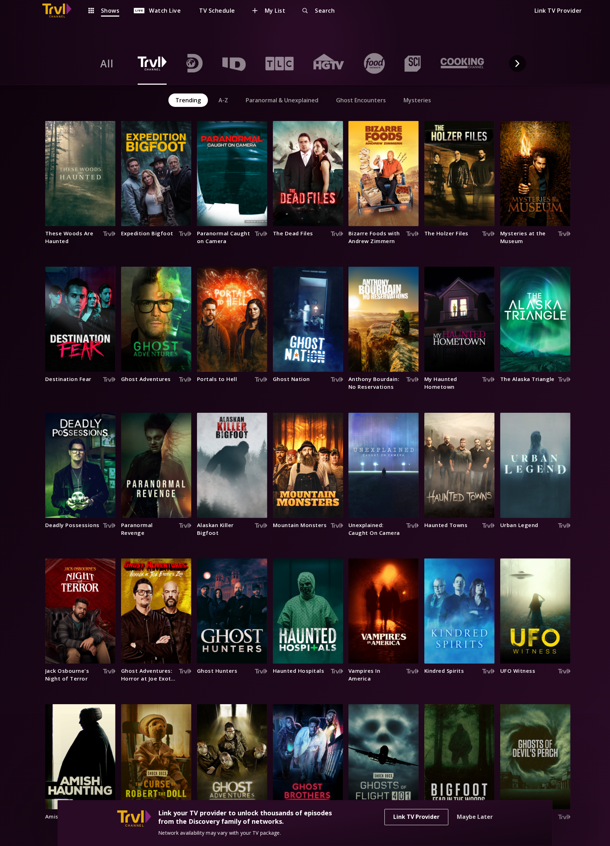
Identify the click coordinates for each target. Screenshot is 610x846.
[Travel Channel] (60, 11)
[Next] (517, 63)
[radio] (107, 63)
